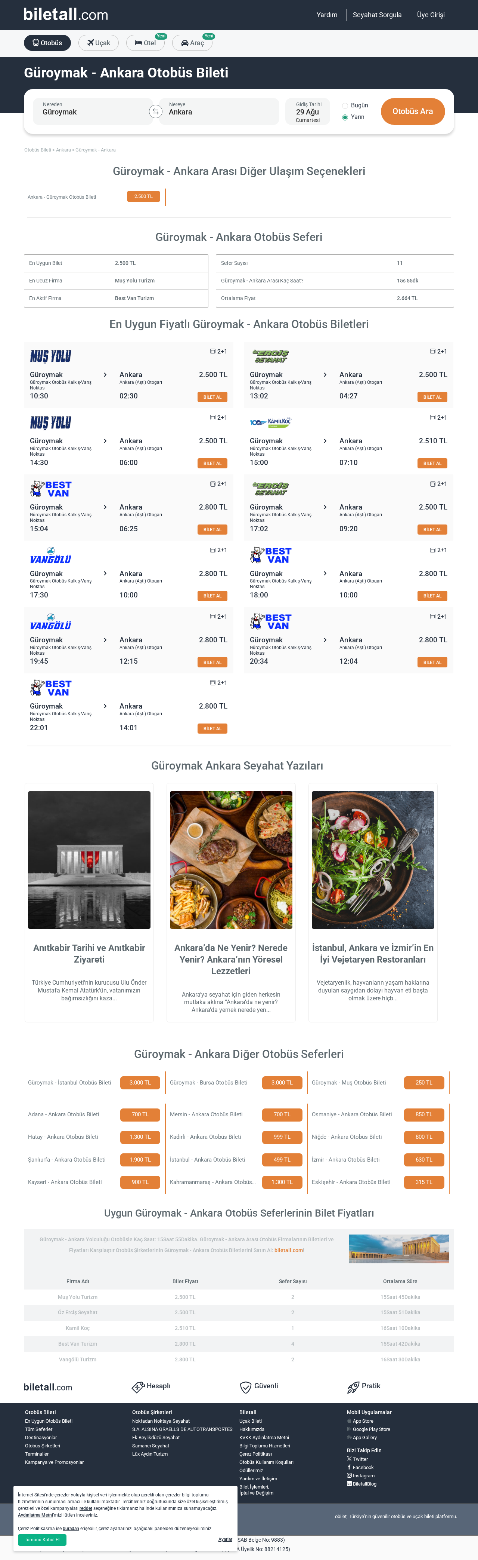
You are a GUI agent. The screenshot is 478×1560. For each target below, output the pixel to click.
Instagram (363, 1475)
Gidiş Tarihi (309, 104)
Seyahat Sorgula (377, 15)
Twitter (360, 1459)
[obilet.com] (66, 20)
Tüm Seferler (38, 1429)
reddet (86, 1508)
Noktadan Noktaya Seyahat (161, 1421)
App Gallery (364, 1437)
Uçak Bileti (250, 1421)
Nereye (177, 104)
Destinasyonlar (41, 1437)
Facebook (363, 1467)
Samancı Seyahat (150, 1446)
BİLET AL (212, 397)
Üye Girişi (431, 15)
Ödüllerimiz (251, 1470)
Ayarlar (225, 1539)
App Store (362, 1421)
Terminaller (37, 1454)
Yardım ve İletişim (258, 1478)
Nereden (52, 104)
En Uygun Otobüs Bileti (48, 1421)
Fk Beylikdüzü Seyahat (156, 1437)
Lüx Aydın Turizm (150, 1454)
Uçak (102, 43)
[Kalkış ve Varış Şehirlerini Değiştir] (155, 111)
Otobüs (50, 43)
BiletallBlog (364, 1484)
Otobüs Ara (412, 111)
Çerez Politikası (255, 1454)
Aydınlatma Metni (35, 1515)
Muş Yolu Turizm (135, 281)
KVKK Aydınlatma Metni (264, 1437)
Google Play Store (371, 1429)
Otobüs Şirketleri (42, 1446)
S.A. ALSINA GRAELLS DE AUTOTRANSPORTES (182, 1429)
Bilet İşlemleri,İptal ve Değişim (256, 1490)
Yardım (327, 15)
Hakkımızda (251, 1429)
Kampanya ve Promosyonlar (54, 1462)
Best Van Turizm (134, 298)
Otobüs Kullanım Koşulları (266, 1462)
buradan (71, 1528)
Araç (200, 41)
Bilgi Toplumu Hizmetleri (264, 1446)
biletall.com (288, 1250)
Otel (153, 41)
